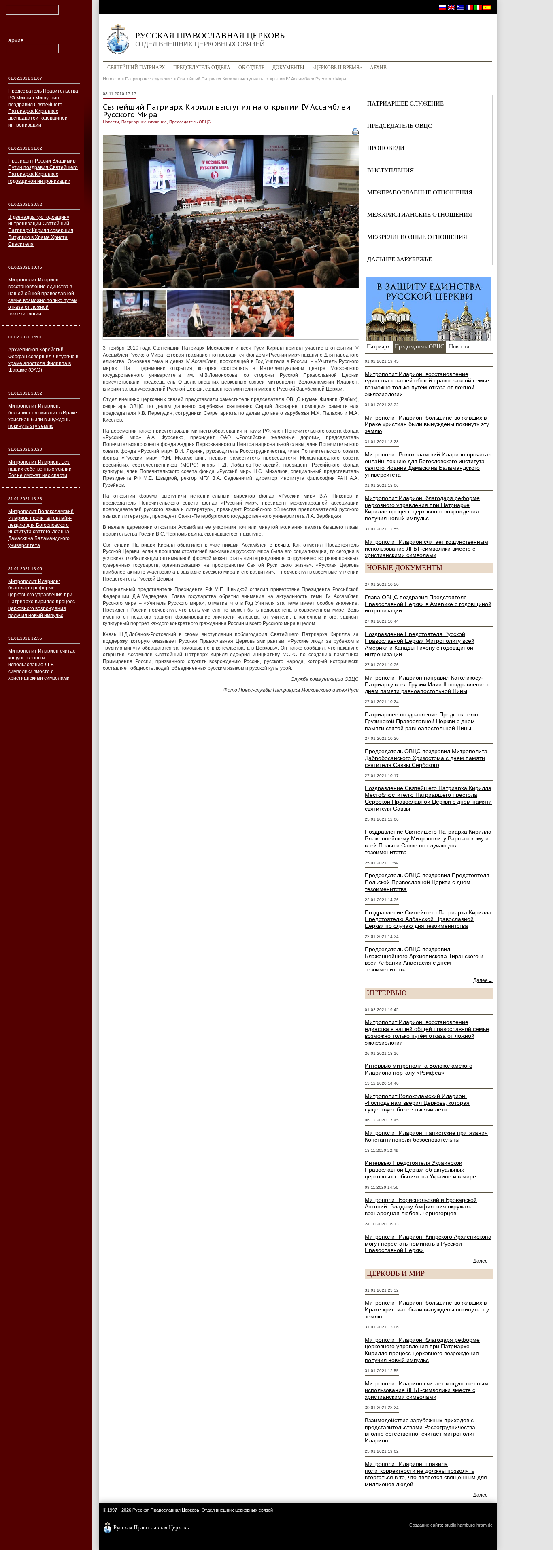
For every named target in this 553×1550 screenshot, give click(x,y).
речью (282, 545)
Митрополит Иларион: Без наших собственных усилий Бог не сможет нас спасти (40, 469)
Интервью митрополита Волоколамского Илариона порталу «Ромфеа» (418, 1069)
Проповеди (385, 148)
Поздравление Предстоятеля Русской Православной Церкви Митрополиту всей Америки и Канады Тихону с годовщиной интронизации (419, 644)
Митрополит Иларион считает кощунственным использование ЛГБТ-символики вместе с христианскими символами (426, 548)
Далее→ (483, 980)
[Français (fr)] (469, 7)
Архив (378, 67)
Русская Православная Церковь (210, 39)
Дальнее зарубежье (399, 259)
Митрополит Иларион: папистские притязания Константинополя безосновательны (426, 1136)
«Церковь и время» (337, 67)
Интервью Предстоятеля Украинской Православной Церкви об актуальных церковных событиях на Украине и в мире (420, 1169)
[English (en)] (451, 7)
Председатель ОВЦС (190, 122)
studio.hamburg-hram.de (469, 1525)
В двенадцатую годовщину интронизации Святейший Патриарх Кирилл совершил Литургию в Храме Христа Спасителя (40, 230)
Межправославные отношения (419, 192)
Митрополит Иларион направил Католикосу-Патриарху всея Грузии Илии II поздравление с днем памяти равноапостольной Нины (427, 684)
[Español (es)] (487, 7)
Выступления (390, 170)
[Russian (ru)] (442, 7)
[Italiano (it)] (478, 7)
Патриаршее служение (148, 78)
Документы (288, 67)
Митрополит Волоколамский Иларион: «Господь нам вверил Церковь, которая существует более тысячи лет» (417, 1103)
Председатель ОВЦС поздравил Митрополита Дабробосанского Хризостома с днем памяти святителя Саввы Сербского (426, 758)
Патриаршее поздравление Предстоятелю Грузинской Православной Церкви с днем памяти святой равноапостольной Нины (421, 721)
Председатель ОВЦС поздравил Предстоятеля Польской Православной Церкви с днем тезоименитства (427, 882)
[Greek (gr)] (460, 7)
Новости (111, 78)
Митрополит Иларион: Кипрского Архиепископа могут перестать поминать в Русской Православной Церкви (428, 1243)
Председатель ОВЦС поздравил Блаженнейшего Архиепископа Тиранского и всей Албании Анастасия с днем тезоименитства (424, 959)
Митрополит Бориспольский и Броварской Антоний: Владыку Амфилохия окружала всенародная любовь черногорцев (421, 1207)
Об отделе (251, 67)
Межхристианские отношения (419, 214)
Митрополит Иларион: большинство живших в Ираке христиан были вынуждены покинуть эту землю (427, 424)
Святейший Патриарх (136, 67)
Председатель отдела (201, 67)
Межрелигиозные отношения (417, 237)
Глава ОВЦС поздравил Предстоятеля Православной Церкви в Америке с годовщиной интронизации (428, 604)
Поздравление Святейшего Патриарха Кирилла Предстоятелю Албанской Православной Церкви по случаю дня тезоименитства (428, 919)
